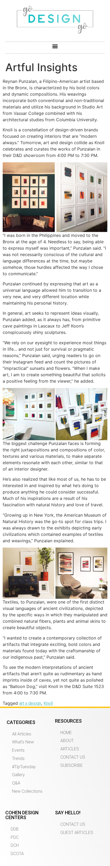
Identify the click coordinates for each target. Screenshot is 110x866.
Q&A (16, 783)
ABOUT (67, 740)
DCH (15, 845)
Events (18, 750)
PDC (15, 837)
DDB (15, 829)
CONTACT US (72, 757)
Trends (18, 758)
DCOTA (17, 853)
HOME (66, 732)
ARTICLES (69, 748)
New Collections (27, 791)
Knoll (48, 703)
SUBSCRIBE (71, 765)
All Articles (21, 733)
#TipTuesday (24, 766)
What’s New (23, 741)
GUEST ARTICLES (76, 832)
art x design (30, 703)
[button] (55, 46)
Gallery (18, 774)
